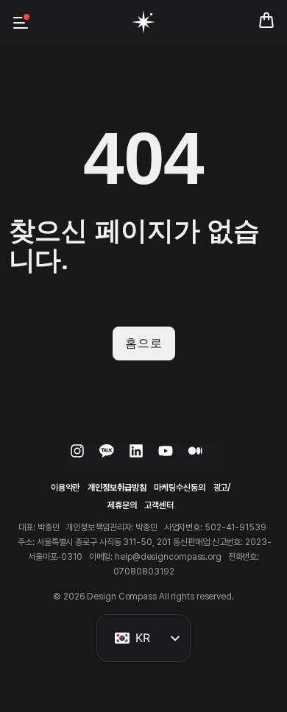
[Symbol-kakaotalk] (114, 458)
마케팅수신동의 (179, 488)
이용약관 (65, 488)
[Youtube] (173, 458)
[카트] (266, 17)
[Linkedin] (143, 458)
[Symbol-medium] (202, 458)
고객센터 (159, 505)
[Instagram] (84, 458)
